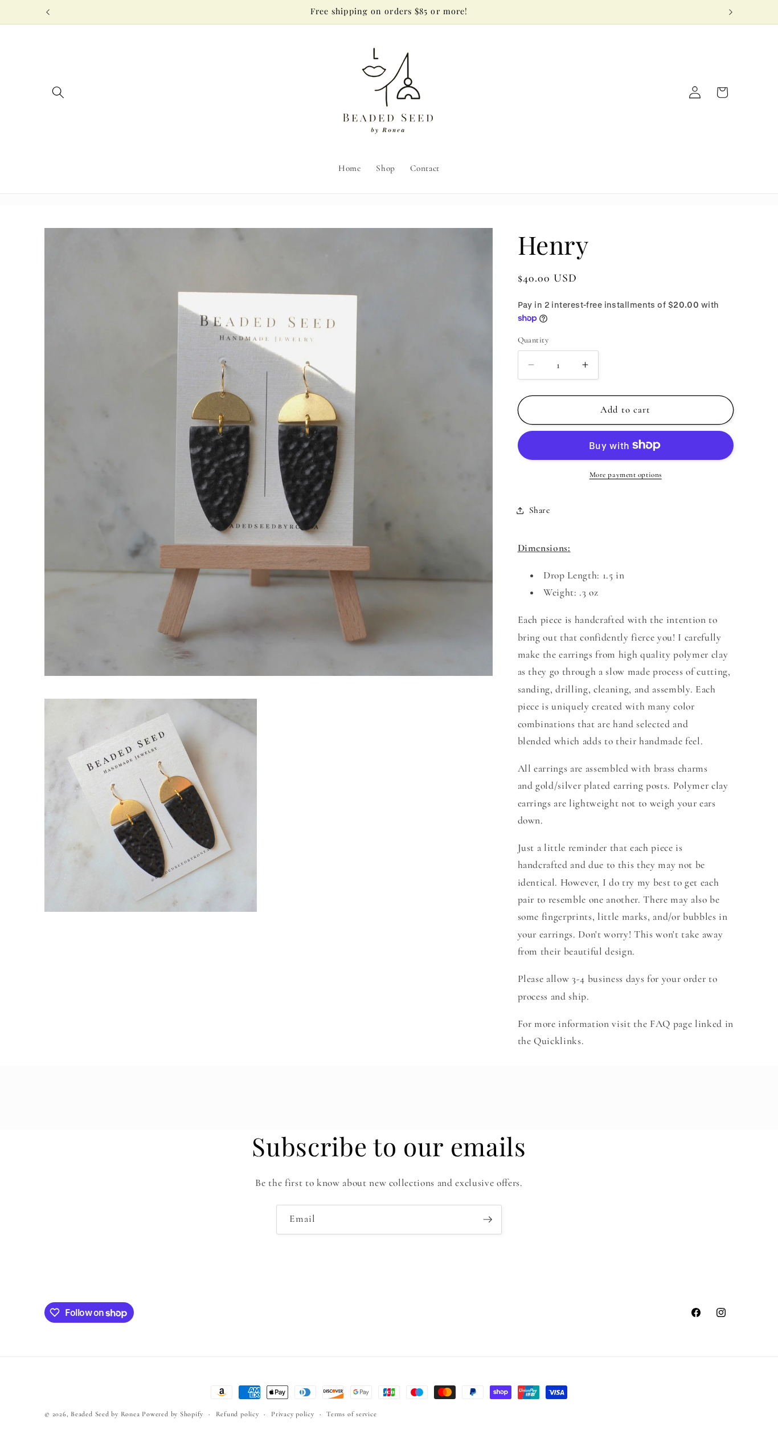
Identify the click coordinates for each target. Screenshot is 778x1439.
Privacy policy (292, 1414)
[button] (58, 92)
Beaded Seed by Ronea (105, 1414)
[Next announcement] (730, 12)
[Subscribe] (487, 1219)
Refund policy (237, 1414)
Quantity (533, 340)
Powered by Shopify (172, 1414)
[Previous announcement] (47, 12)
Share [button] (539, 510)
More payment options (625, 474)
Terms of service (351, 1414)
